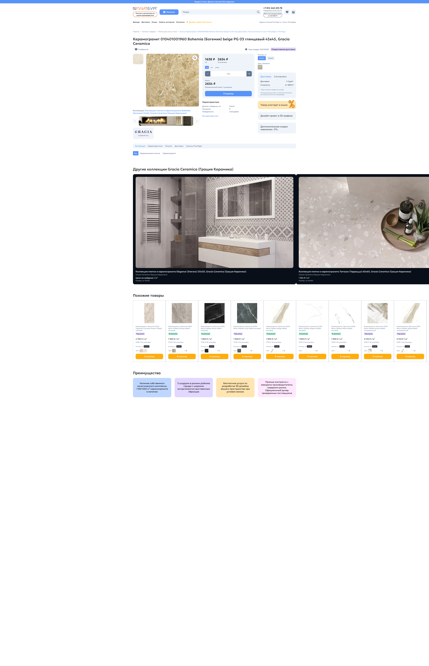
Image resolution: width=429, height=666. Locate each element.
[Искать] (258, 12)
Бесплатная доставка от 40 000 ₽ (272, 15)
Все (135, 153)
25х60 (270, 58)
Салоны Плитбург (194, 146)
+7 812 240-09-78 (272, 8)
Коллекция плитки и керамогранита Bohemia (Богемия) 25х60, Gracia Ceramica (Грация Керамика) (161, 111)
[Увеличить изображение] (194, 57)
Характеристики (155, 146)
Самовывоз (280, 76)
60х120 (146, 346)
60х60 (179, 346)
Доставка (266, 76)
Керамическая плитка (150, 153)
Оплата (168, 146)
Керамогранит (169, 153)
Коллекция (140, 146)
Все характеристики (210, 116)
